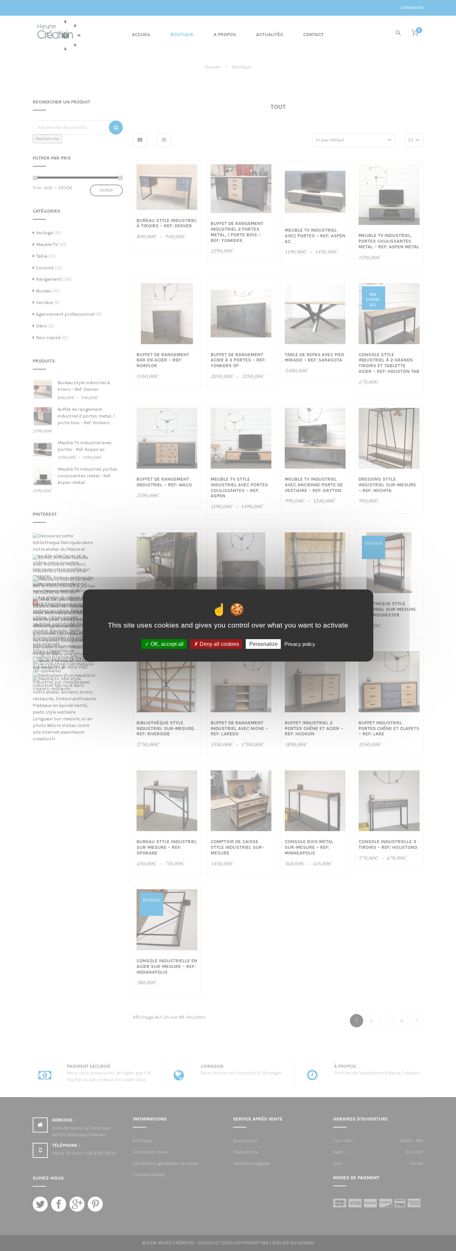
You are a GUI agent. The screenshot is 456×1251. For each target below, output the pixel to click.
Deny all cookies (218, 644)
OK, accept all (166, 644)
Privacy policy (299, 644)
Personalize (263, 644)
